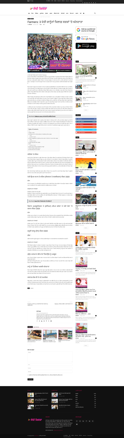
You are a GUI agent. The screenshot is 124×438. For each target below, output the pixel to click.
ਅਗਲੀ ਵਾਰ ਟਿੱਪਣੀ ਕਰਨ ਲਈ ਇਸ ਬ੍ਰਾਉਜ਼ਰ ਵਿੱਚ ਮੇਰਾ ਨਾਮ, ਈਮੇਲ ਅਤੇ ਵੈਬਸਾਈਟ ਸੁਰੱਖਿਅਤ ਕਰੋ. (46, 375)
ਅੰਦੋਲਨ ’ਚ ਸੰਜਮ (32, 132)
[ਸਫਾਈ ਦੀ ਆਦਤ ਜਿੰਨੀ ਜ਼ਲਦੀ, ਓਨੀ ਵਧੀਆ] (55, 395)
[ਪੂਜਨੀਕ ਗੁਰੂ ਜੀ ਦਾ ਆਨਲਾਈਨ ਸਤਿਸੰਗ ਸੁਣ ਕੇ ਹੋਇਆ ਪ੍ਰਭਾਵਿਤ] (86, 241)
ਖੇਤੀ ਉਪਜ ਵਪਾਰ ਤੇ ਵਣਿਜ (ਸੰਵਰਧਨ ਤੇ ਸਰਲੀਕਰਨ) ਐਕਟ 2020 (40, 134)
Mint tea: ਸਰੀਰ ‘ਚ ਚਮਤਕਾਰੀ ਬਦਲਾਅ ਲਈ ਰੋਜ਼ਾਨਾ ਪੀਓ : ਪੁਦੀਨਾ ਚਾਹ (86, 335)
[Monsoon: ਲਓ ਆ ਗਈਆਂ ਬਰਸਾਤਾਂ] (86, 217)
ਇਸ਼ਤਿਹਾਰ (63, 0)
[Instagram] (85, 3)
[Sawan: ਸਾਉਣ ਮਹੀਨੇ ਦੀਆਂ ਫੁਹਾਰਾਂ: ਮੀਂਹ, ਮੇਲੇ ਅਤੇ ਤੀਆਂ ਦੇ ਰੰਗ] (31, 401)
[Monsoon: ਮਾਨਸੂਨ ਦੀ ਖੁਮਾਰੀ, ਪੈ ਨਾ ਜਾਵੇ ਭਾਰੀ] (86, 199)
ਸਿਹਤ (32, 13)
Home (29, 16)
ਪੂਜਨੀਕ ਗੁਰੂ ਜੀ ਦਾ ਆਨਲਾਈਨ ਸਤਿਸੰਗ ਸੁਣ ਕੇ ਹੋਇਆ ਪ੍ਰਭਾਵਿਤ (85, 248)
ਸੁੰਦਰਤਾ (46, 13)
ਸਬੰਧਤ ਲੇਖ (30, 327)
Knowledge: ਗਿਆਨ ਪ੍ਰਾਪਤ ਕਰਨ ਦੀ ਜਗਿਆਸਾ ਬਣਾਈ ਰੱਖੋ (85, 152)
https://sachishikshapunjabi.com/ (42, 313)
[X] (95, 3)
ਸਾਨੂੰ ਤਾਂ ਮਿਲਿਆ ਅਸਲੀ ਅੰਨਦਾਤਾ (34, 148)
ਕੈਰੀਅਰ (36, 13)
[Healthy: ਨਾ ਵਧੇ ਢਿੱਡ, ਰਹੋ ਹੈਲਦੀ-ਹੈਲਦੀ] (86, 262)
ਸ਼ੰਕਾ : (30, 143)
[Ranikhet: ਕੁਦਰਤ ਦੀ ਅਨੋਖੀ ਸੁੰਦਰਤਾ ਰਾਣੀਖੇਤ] (65, 334)
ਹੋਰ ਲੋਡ (86, 110)
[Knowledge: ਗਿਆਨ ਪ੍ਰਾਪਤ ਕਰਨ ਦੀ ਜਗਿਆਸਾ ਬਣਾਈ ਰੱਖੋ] (86, 145)
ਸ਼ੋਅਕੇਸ (32, 18)
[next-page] (30, 344)
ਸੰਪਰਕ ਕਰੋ (59, 0)
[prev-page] (28, 344)
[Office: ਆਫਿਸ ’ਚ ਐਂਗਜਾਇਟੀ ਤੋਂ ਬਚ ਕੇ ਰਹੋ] (79, 93)
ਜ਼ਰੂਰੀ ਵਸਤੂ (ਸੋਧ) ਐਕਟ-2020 (34, 142)
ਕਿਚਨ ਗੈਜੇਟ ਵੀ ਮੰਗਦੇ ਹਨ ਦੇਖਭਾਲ (64, 405)
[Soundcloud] (93, 3)
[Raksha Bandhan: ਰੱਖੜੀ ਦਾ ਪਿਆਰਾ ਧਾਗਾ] (79, 105)
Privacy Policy (72, 0)
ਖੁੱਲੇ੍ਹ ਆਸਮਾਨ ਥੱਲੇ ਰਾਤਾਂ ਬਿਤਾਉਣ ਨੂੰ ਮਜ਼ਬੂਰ (36, 146)
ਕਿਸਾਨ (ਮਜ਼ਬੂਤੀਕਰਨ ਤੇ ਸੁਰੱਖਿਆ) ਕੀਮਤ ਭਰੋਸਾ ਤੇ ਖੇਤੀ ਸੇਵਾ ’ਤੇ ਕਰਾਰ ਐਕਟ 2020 (43, 138)
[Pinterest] (91, 3)
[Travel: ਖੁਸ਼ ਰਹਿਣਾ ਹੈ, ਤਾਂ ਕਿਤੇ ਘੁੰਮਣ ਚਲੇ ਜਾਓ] (79, 86)
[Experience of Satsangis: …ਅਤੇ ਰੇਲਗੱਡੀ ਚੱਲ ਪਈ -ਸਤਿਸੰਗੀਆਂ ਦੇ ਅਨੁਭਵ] (50, 334)
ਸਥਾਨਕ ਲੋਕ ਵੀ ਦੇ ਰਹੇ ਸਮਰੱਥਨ (34, 149)
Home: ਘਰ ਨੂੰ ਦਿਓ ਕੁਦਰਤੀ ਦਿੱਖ (84, 76)
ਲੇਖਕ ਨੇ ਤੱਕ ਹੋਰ (36, 327)
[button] (94, 13)
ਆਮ (76, 185)
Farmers (31, 288)
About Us (67, 0)
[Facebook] (83, 3)
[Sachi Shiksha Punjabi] (35, 419)
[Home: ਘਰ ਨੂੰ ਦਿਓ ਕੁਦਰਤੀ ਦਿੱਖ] (86, 69)
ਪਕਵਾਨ (76, 13)
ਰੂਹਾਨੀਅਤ (42, 13)
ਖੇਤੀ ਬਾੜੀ (62, 13)
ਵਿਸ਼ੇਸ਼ (76, 149)
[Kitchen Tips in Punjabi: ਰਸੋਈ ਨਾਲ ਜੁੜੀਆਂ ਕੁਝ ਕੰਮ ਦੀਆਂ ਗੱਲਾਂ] (55, 401)
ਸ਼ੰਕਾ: (31, 135)
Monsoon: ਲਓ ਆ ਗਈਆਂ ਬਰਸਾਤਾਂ (85, 223)
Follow (94, 121)
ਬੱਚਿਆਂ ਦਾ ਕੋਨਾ (56, 13)
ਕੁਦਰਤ (51, 13)
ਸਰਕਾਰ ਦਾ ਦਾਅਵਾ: (33, 136)
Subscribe (94, 132)
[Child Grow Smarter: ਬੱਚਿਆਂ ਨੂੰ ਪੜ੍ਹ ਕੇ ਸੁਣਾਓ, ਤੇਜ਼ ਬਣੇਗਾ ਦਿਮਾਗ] (35, 334)
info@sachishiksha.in (58, 430)
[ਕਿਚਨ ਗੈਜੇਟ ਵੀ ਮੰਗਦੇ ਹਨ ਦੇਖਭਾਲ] (55, 407)
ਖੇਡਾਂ (80, 13)
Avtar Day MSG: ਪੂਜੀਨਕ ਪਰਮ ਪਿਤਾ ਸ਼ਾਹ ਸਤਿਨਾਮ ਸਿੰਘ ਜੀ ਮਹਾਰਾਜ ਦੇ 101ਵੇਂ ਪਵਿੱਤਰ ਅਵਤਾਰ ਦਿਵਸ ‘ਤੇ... (86, 291)
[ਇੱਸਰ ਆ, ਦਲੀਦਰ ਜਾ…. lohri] (86, 307)
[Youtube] (51, 321)
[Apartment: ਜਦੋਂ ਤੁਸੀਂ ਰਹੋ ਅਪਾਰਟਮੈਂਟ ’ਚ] (31, 407)
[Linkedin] (87, 3)
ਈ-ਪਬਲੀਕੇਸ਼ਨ (48, 0)
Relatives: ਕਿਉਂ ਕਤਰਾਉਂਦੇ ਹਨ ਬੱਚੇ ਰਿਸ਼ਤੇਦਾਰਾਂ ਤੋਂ (63, 303)
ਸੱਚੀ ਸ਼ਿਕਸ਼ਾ (30, 24)
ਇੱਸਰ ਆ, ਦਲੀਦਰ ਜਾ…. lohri (83, 314)
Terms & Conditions (79, 0)
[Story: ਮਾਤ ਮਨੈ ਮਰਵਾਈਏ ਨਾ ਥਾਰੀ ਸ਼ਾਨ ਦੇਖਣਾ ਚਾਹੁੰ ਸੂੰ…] (86, 163)
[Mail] (89, 3)
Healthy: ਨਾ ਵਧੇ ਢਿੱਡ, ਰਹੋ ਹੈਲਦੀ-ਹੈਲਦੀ (86, 269)
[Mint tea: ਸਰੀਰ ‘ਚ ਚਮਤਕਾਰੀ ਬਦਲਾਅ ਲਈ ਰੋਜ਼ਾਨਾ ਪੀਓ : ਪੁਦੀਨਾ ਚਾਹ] (86, 328)
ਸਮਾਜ (67, 13)
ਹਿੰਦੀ (52, 0)
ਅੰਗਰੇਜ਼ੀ (55, 0)
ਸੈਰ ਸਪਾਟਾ (72, 13)
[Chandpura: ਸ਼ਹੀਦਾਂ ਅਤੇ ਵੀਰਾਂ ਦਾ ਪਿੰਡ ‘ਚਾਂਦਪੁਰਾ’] (86, 181)
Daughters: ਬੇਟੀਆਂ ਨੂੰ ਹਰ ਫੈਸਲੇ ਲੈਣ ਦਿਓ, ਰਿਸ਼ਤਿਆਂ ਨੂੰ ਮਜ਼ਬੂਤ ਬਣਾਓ (38, 304)
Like (95, 118)
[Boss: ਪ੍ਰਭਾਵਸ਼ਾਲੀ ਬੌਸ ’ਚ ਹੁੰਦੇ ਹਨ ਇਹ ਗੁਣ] (79, 99)
